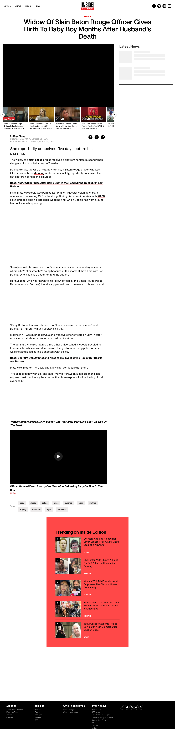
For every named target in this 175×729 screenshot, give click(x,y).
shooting (39, 173)
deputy (23, 509)
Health (87, 573)
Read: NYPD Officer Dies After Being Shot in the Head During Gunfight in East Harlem (56, 184)
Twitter (37, 712)
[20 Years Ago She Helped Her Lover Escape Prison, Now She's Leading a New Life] (87, 545)
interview (62, 509)
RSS (36, 720)
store (56, 503)
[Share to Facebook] (90, 137)
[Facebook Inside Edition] (154, 6)
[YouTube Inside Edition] (169, 6)
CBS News (96, 712)
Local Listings (68, 709)
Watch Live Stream (70, 712)
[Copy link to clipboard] (102, 137)
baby (22, 503)
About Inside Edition (14, 709)
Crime (18, 6)
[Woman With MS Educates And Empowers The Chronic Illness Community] (87, 588)
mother (92, 503)
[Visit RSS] (141, 707)
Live (38, 6)
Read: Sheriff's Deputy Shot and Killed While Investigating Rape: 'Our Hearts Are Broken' (56, 359)
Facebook (38, 709)
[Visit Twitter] (127, 707)
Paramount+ (96, 709)
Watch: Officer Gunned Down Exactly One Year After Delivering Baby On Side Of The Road (58, 423)
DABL (94, 723)
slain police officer (40, 160)
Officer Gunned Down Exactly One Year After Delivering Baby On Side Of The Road (56, 488)
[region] (58, 457)
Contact (9, 717)
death (33, 503)
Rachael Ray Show (99, 720)
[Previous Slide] (2, 114)
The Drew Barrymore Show (102, 717)
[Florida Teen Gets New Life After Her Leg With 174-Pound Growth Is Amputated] (87, 609)
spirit (81, 503)
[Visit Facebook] (122, 707)
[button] (58, 456)
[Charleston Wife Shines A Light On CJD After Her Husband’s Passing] (87, 566)
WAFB (101, 196)
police (45, 503)
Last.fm (95, 725)
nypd (49, 509)
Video (28, 6)
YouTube (38, 717)
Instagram (39, 715)
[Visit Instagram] (131, 707)
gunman (68, 503)
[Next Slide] (114, 114)
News (7, 6)
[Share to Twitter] (96, 137)
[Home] (87, 6)
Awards (9, 715)
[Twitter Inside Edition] (159, 6)
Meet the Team (12, 712)
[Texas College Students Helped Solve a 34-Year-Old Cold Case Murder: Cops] (87, 630)
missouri (36, 509)
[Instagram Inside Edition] (164, 6)
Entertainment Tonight (101, 715)
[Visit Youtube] (136, 707)
